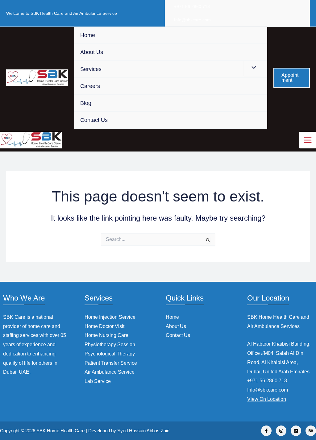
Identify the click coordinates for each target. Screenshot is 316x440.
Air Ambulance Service (110, 372)
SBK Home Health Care (60, 430)
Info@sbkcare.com (192, 19)
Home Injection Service (110, 317)
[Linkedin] (296, 430)
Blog (85, 103)
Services (91, 69)
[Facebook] (266, 430)
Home (87, 35)
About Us (91, 52)
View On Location (266, 399)
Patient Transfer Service (111, 363)
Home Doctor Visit (104, 326)
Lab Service (98, 381)
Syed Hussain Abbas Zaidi (143, 430)
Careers (90, 86)
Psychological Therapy (110, 353)
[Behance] (311, 430)
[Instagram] (281, 430)
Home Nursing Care (106, 335)
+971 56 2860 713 (192, 6)
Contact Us (94, 120)
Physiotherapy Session (110, 344)
